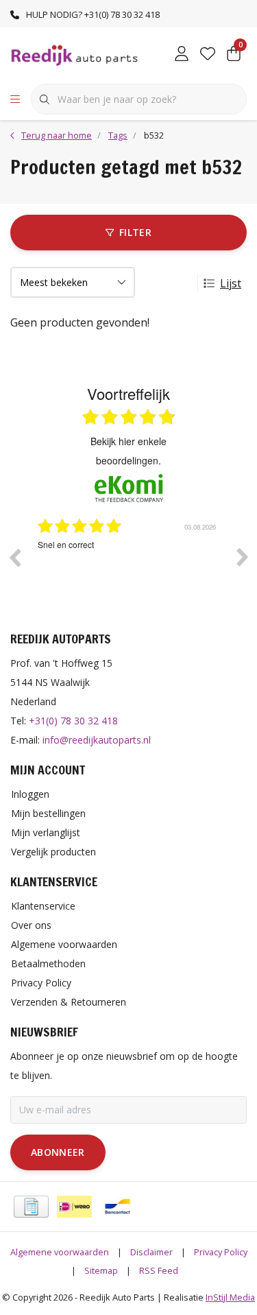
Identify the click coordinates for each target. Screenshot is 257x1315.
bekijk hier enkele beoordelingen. (128, 450)
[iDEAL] (74, 1207)
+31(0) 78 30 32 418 (73, 720)
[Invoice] (31, 1207)
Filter (135, 232)
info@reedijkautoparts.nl (96, 739)
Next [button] (242, 557)
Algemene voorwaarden (59, 1252)
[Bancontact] (117, 1207)
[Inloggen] (182, 54)
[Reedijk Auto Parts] (75, 54)
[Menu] (15, 99)
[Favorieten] (208, 54)
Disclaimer (151, 1252)
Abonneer (58, 1152)
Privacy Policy (220, 1252)
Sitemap (101, 1270)
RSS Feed (158, 1270)
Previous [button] (14, 557)
